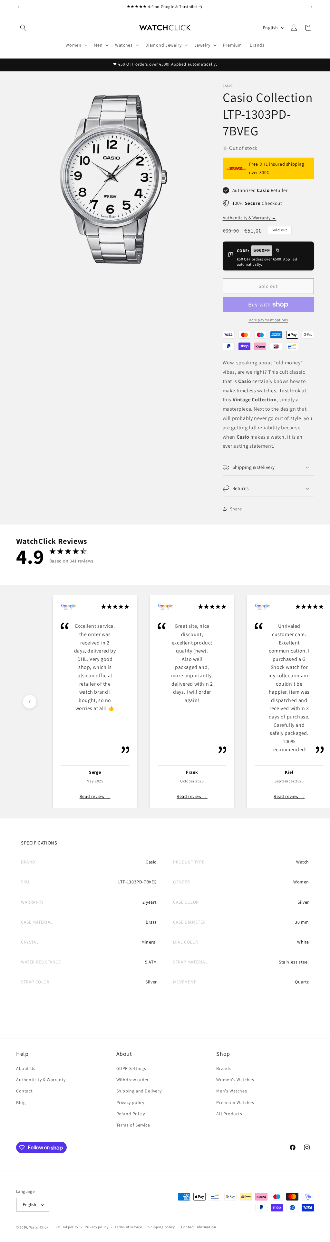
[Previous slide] (30, 702)
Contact (24, 1091)
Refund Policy (130, 1114)
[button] (23, 28)
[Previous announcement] (18, 7)
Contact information (198, 1227)
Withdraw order (132, 1079)
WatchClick (38, 1227)
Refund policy (66, 1227)
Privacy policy (130, 1102)
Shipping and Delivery (139, 1091)
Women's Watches (235, 1079)
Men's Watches (231, 1091)
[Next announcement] (312, 7)
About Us (25, 1068)
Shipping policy (161, 1227)
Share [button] (236, 509)
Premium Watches (235, 1102)
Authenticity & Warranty (250, 218)
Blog (20, 1102)
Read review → (95, 796)
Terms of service (128, 1227)
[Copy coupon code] (277, 250)
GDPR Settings (131, 1068)
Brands (223, 1068)
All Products (229, 1114)
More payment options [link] (268, 319)
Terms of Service (133, 1125)
